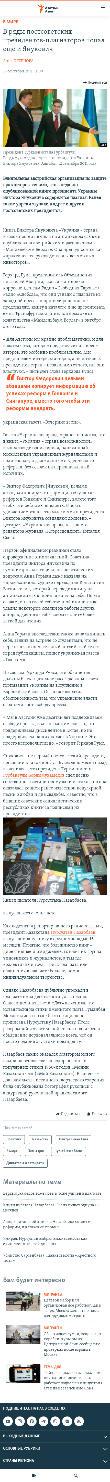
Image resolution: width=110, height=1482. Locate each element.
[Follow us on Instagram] (20, 1421)
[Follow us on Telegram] (43, 1421)
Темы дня (52, 1367)
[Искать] (76, 1475)
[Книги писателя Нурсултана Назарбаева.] (55, 894)
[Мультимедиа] (34, 1475)
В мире (10, 22)
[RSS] (79, 1421)
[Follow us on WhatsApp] (55, 1421)
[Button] (95, 82)
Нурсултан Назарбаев (73, 932)
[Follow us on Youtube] (8, 1421)
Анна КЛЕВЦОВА (18, 61)
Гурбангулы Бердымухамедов (34, 775)
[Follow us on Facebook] (32, 1421)
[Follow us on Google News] (67, 1421)
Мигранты (53, 1295)
